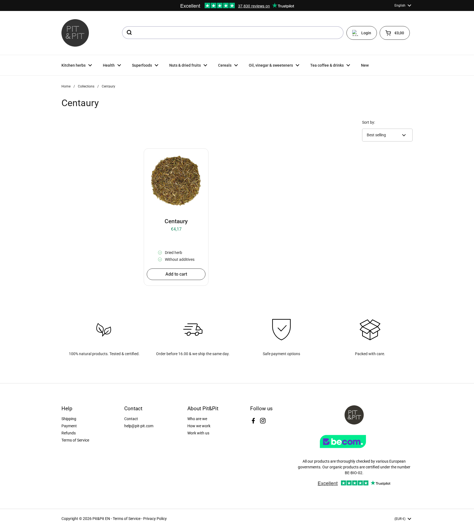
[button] (395, 33)
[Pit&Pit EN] (75, 33)
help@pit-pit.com (138, 426)
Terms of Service (75, 440)
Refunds (68, 433)
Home (65, 86)
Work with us (198, 433)
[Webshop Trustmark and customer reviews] (354, 450)
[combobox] (232, 32)
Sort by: (368, 122)
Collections (86, 86)
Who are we (197, 419)
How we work (198, 426)
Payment (69, 426)
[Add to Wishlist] (152, 156)
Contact (131, 419)
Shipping (68, 419)
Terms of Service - (128, 518)
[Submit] (128, 33)
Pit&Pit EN (101, 518)
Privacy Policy (155, 518)
